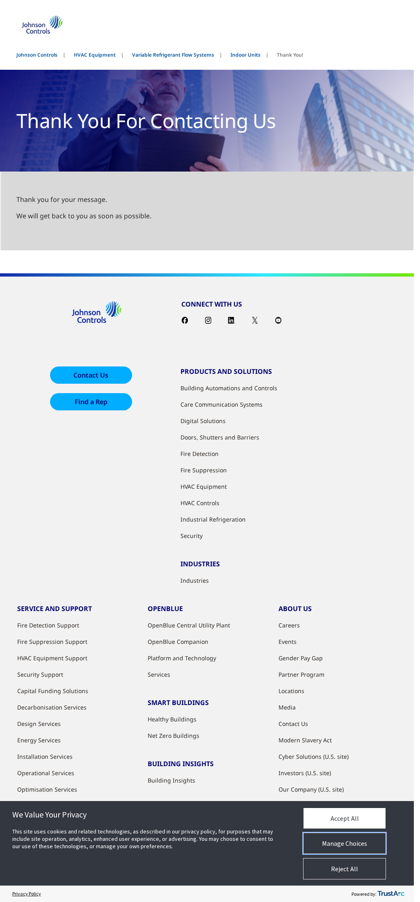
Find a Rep (91, 401)
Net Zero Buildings (173, 735)
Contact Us (90, 375)
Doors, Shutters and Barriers (219, 437)
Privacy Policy (26, 894)
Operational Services (45, 773)
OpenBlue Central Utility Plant (189, 625)
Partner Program (301, 674)
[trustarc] (391, 894)
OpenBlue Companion (178, 642)
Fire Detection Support (48, 625)
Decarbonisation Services (52, 707)
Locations (291, 691)
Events (287, 642)
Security (191, 536)
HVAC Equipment (95, 54)
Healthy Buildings (172, 719)
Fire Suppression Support (52, 642)
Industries (194, 580)
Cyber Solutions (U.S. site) (313, 756)
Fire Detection (199, 454)
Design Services (39, 724)
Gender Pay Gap (300, 658)
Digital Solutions (203, 421)
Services (159, 674)
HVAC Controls (199, 503)
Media (287, 707)
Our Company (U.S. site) (311, 789)
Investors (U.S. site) (304, 773)
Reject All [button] (344, 869)
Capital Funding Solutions (52, 691)
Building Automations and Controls (228, 388)
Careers (289, 625)
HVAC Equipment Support (52, 658)
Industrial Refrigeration (213, 519)
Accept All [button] (345, 818)
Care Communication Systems (221, 404)
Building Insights (171, 780)
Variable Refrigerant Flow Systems (173, 54)
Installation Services (45, 756)
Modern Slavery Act (305, 740)
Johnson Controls (36, 54)
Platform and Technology (182, 658)
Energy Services (39, 740)
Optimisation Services (47, 789)
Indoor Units (245, 54)
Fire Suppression (203, 470)
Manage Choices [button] (344, 843)
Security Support (40, 674)
